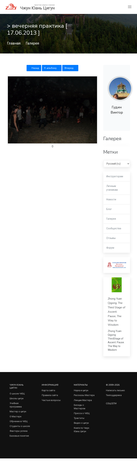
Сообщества (113, 228)
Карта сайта (48, 390)
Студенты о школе (20, 426)
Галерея (32, 43)
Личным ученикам (112, 188)
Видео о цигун (81, 423)
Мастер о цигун (18, 411)
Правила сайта (50, 395)
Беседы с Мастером (79, 407)
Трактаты (79, 418)
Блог (109, 209)
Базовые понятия (19, 435)
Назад (35, 68)
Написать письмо (115, 390)
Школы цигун (17, 398)
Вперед (69, 68)
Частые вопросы (51, 400)
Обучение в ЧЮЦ (18, 421)
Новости (111, 199)
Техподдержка (114, 395)
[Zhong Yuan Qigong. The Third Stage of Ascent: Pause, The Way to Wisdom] (116, 284)
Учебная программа (16, 405)
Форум (110, 247)
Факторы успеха (18, 431)
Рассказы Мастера (84, 395)
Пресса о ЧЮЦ (82, 413)
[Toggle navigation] (129, 7)
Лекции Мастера (83, 400)
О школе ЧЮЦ (17, 393)
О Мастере (15, 416)
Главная (14, 43)
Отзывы (111, 238)
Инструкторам (114, 176)
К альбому (50, 68)
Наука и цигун (81, 390)
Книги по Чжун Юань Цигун (81, 430)
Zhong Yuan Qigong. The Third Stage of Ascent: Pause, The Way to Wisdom (116, 312)
